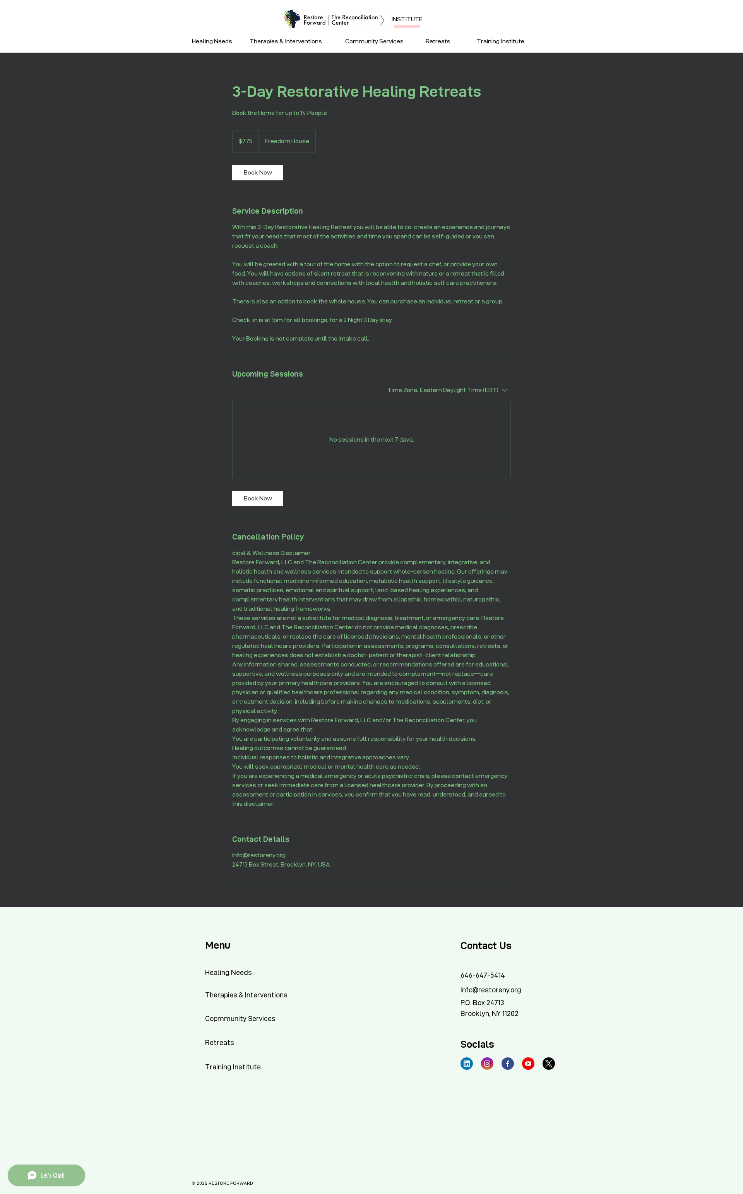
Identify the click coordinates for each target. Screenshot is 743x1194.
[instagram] (487, 1063)
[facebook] (508, 1063)
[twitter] (549, 1063)
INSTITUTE (407, 19)
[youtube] (528, 1063)
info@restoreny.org (491, 990)
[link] (257, 172)
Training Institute (500, 41)
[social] (467, 1063)
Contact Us (486, 945)
